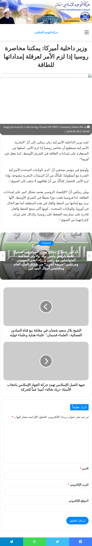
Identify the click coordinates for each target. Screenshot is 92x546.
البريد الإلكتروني (78, 484)
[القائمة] (87, 34)
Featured (46, 243)
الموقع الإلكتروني (79, 500)
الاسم (84, 468)
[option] (46, 256)
